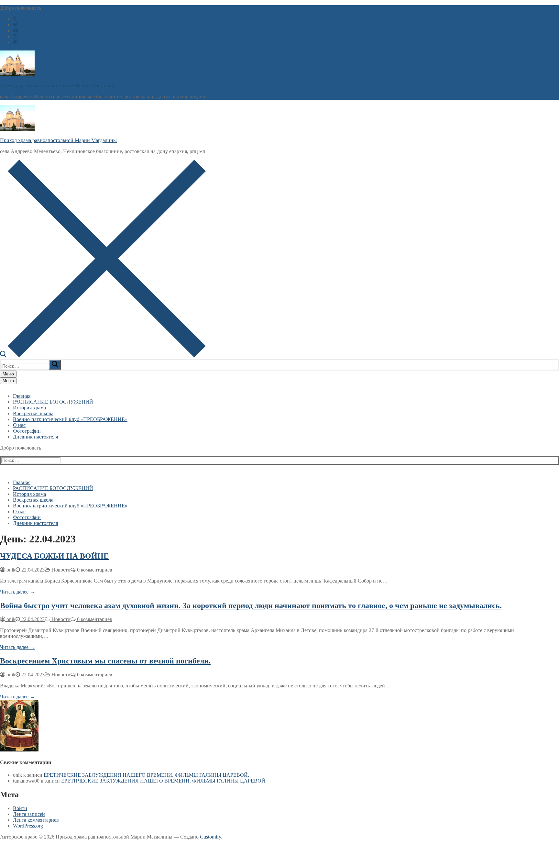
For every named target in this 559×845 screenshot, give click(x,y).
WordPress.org (28, 825)
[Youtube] (15, 30)
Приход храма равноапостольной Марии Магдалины (58, 85)
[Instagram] (15, 36)
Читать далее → (17, 592)
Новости (60, 570)
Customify (210, 836)
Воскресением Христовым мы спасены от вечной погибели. (105, 661)
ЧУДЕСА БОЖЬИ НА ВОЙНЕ (54, 556)
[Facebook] (14, 19)
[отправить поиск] (55, 365)
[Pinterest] (15, 42)
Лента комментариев (36, 820)
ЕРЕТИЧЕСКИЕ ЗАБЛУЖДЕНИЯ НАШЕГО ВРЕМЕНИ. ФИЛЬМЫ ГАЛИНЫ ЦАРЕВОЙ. (146, 775)
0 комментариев (94, 570)
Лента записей (29, 814)
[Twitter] (15, 25)
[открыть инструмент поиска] (103, 356)
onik (10, 570)
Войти (20, 808)
